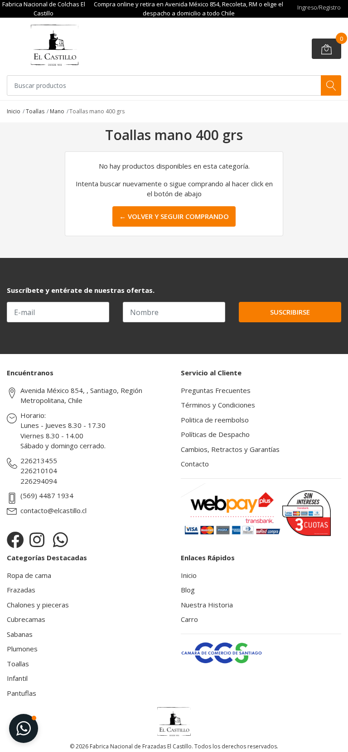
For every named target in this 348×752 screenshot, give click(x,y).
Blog (188, 589)
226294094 (38, 480)
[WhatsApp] (60, 539)
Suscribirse (290, 311)
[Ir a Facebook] (15, 539)
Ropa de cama (29, 575)
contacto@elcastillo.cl (53, 510)
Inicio (13, 111)
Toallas (35, 111)
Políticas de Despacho (215, 434)
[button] (23, 728)
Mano (57, 111)
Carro (189, 619)
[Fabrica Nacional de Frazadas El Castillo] (54, 45)
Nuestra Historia (207, 604)
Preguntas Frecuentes (216, 390)
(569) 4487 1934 (46, 495)
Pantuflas (21, 693)
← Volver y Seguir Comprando (174, 216)
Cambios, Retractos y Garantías (230, 449)
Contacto (195, 463)
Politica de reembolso (215, 419)
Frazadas (21, 589)
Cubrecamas (26, 619)
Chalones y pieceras (38, 604)
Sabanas (20, 634)
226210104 (38, 470)
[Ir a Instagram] (36, 539)
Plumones (22, 648)
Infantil (17, 678)
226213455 (38, 460)
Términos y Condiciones (218, 404)
